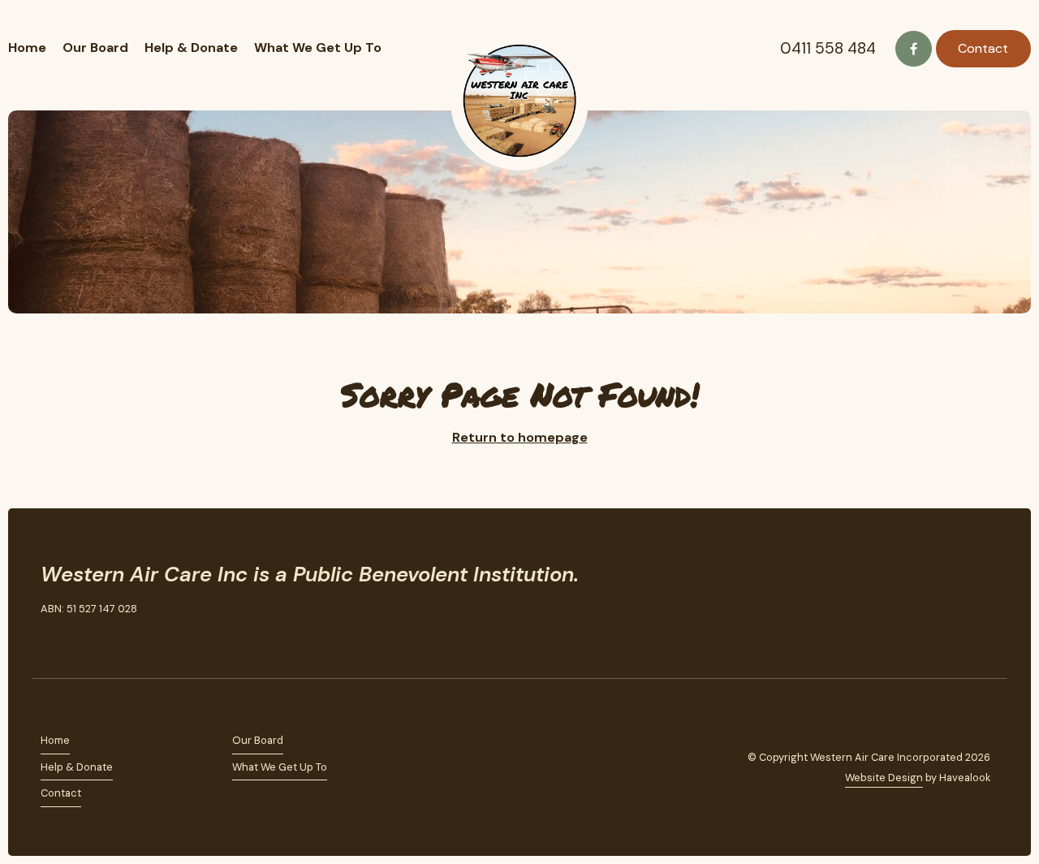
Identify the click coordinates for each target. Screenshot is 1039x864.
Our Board (95, 47)
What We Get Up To (318, 47)
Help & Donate (191, 47)
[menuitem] (136, 741)
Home (27, 47)
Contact (983, 48)
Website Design (884, 777)
